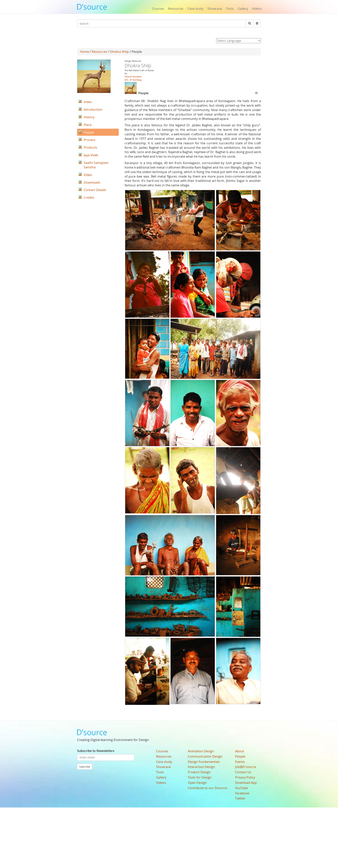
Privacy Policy (245, 777)
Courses (158, 8)
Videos (257, 8)
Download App (246, 783)
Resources (175, 8)
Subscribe (84, 766)
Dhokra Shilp (119, 51)
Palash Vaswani (133, 76)
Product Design (199, 772)
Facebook (242, 793)
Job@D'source (245, 767)
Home (84, 51)
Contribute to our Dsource (207, 788)
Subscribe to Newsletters (95, 751)
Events (240, 762)
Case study (195, 8)
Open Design (197, 783)
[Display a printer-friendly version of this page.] (256, 92)
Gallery (243, 8)
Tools (230, 8)
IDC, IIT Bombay (133, 79)
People (240, 756)
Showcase (214, 8)
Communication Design (205, 756)
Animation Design (201, 751)
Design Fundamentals (204, 762)
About (239, 751)
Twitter (240, 798)
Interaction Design (201, 767)
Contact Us (243, 772)
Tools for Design (200, 777)
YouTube (241, 788)
